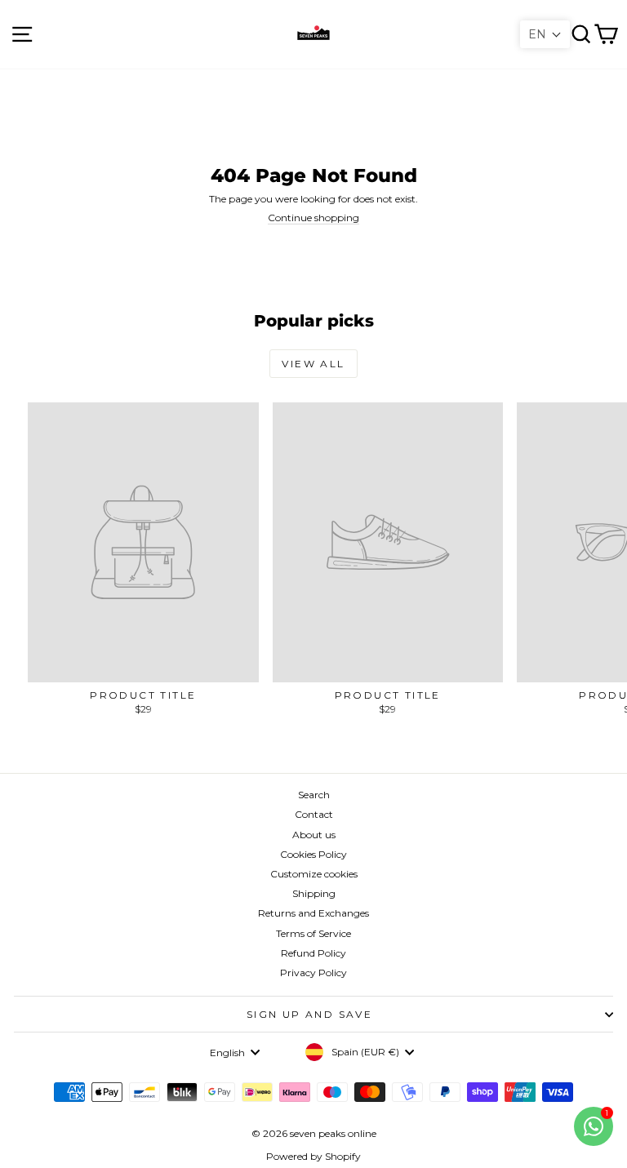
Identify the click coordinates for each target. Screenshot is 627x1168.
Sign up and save (309, 1014)
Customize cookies (314, 874)
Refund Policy (313, 953)
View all (313, 364)
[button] (545, 34)
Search (314, 794)
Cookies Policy (313, 854)
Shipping (314, 893)
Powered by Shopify (313, 1156)
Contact (314, 814)
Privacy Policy (313, 972)
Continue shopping (313, 217)
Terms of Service (313, 933)
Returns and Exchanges (313, 913)
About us (314, 834)
